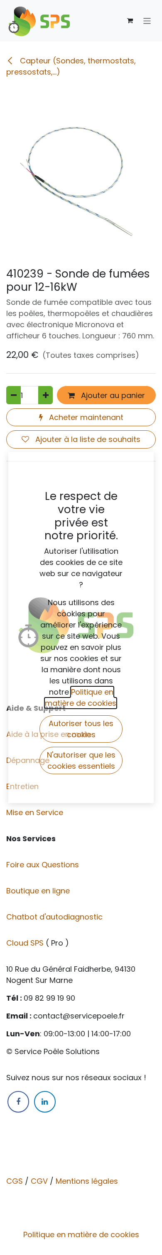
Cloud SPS (26, 943)
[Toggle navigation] (147, 20)
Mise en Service (35, 812)
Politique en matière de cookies (81, 1234)
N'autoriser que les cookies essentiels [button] (81, 760)
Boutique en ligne (39, 891)
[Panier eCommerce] (130, 20)
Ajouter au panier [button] (112, 395)
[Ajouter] (45, 395)
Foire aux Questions (43, 864)
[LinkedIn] (45, 1102)
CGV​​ (39, 1181)
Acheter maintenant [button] (85, 417)
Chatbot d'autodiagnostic (55, 917)
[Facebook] (18, 1102)
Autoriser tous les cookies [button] (81, 729)
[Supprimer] (13, 395)
